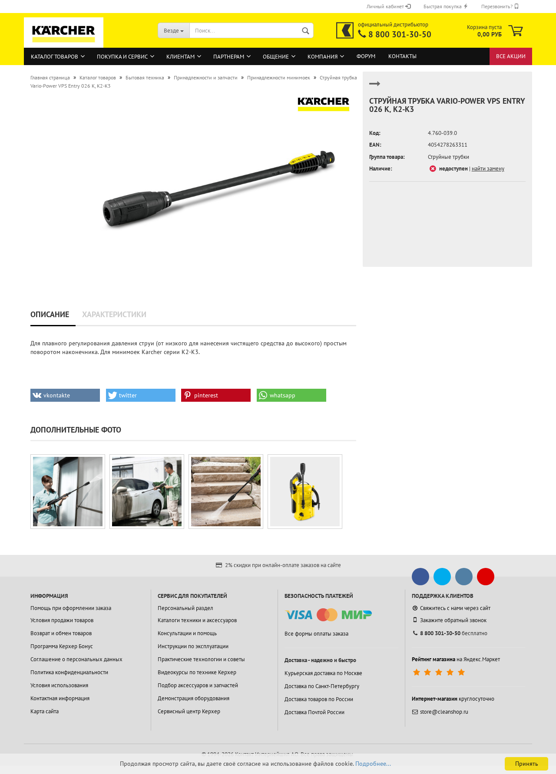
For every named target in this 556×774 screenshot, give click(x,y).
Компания (323, 56)
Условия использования (59, 685)
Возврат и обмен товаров (61, 633)
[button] (65, 395)
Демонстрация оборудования (193, 698)
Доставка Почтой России (314, 712)
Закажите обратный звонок (453, 620)
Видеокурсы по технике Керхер (197, 672)
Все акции (511, 56)
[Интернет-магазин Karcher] (64, 43)
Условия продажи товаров (61, 620)
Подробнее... (373, 763)
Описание (49, 314)
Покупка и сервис (122, 56)
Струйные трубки (448, 157)
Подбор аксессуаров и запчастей (198, 685)
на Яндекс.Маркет (456, 659)
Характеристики (114, 314)
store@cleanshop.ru (444, 711)
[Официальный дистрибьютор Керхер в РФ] (345, 30)
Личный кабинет (386, 6)
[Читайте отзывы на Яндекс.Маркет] (440, 672)
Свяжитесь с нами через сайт (455, 608)
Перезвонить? (497, 6)
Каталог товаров (54, 56)
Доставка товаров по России (319, 699)
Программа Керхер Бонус (61, 646)
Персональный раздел (185, 608)
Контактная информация (59, 698)
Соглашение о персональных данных (76, 659)
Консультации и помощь (187, 633)
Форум (366, 56)
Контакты (402, 56)
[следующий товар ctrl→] (375, 87)
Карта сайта (44, 711)
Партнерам (228, 56)
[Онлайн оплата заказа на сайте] (328, 615)
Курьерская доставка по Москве (323, 673)
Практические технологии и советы (201, 659)
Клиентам (180, 56)
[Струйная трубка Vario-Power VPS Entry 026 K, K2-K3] (218, 187)
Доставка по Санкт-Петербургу (322, 686)
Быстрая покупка (443, 6)
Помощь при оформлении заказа (70, 608)
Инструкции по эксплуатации (193, 646)
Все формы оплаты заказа (316, 633)
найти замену (488, 168)
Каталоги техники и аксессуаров (197, 620)
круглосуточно (453, 698)
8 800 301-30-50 (399, 34)
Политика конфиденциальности (69, 672)
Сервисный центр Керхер (189, 711)
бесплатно (453, 633)
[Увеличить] (67, 491)
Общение (276, 56)
